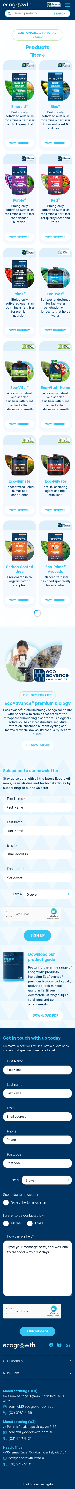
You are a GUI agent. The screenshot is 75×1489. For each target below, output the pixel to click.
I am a (17, 894)
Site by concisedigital (37, 1484)
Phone (13, 1131)
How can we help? (20, 1236)
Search (59, 13)
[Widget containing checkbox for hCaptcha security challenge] (32, 914)
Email (12, 846)
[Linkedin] (68, 1345)
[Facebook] (51, 1345)
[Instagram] (59, 1345)
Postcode (15, 869)
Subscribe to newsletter (28, 1202)
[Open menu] (67, 5)
